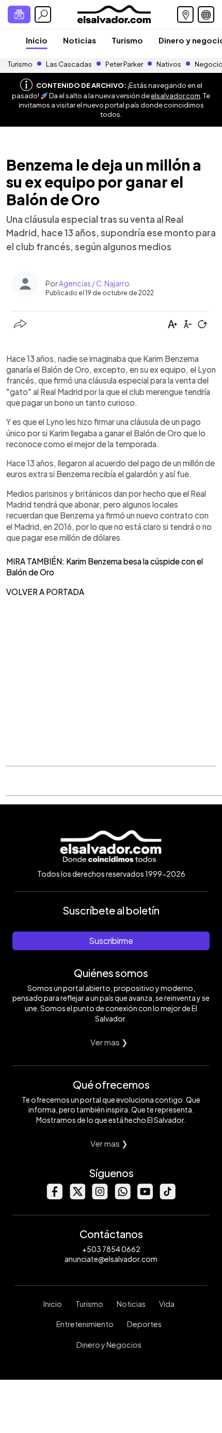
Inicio (36, 40)
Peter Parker (124, 64)
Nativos (168, 64)
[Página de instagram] (99, 1196)
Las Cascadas (69, 64)
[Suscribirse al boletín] (19, 14)
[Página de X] (77, 1196)
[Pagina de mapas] (185, 14)
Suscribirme (111, 940)
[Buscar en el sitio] (43, 14)
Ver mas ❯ (109, 1042)
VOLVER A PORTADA (45, 592)
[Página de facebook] (54, 1196)
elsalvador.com (175, 96)
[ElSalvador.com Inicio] (113, 13)
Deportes (144, 1324)
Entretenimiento (85, 1324)
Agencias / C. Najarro (94, 283)
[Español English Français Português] (206, 14)
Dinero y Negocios (108, 1344)
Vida (167, 1303)
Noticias (79, 40)
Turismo (127, 40)
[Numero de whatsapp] (122, 1196)
